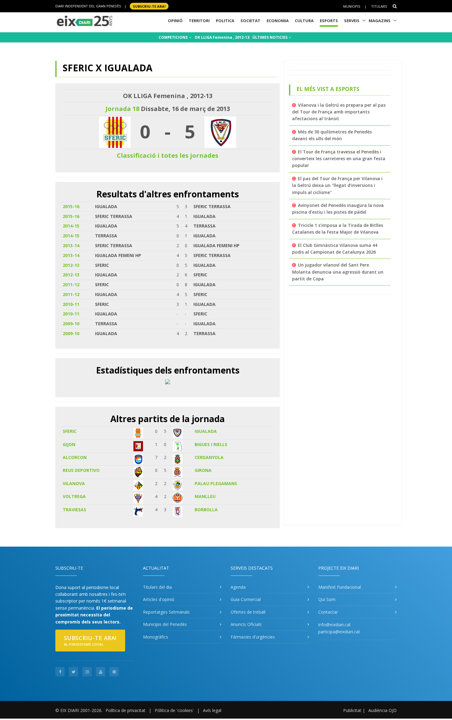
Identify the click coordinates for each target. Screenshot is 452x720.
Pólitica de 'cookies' (174, 710)
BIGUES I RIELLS (211, 444)
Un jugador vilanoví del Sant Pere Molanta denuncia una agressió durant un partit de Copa (337, 272)
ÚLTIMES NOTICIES (270, 37)
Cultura (304, 20)
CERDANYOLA (209, 457)
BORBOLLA (206, 509)
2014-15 (71, 226)
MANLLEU (205, 496)
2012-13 (71, 265)
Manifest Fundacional (339, 587)
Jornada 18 (122, 109)
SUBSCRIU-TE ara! (149, 6)
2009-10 (71, 323)
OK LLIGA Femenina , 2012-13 (222, 37)
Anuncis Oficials (246, 624)
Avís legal (212, 710)
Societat (250, 20)
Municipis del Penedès (165, 624)
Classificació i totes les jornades (167, 155)
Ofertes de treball (248, 612)
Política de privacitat (125, 710)
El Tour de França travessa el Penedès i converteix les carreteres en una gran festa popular (338, 158)
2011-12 (71, 284)
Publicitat (352, 710)
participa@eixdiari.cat (339, 632)
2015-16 (71, 206)
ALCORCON (75, 457)
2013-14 (71, 245)
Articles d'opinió (158, 599)
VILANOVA (74, 483)
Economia (278, 20)
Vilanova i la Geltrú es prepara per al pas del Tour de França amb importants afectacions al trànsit (339, 112)
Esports (329, 20)
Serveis (351, 20)
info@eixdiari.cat (334, 624)
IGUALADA (206, 431)
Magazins (380, 20)
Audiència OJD (382, 710)
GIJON (69, 444)
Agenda (238, 587)
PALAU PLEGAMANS (216, 483)
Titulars (379, 6)
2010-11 (71, 304)
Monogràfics (155, 637)
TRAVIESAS (74, 509)
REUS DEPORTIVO (81, 470)
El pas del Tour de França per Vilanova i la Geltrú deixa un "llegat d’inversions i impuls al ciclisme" (337, 185)
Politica (225, 20)
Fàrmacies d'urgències (253, 637)
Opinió (175, 20)
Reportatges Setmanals (166, 612)
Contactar (328, 612)
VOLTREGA (74, 496)
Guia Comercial (246, 599)
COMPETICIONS (173, 37)
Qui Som (326, 599)
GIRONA (203, 470)
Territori (199, 20)
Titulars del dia (157, 587)
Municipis (351, 6)
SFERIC (70, 431)
